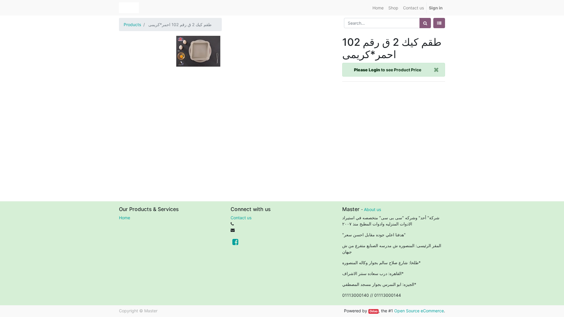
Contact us (241, 217)
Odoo (373, 311)
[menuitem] (378, 7)
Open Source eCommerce (419, 310)
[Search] (425, 23)
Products (132, 24)
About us (372, 209)
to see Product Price (387, 69)
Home (124, 217)
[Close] (436, 69)
